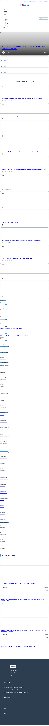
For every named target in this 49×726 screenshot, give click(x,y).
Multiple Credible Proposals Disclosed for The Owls (11, 222)
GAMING (6, 19)
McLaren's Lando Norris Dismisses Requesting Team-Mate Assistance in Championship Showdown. (20, 276)
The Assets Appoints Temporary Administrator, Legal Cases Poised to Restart (16, 293)
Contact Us (4, 27)
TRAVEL (6, 26)
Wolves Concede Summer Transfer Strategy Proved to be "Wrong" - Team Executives (17, 116)
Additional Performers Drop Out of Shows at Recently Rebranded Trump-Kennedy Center (17, 690)
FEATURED (5, 17)
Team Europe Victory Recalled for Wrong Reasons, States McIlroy (13, 687)
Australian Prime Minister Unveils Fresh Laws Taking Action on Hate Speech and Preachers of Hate (20, 151)
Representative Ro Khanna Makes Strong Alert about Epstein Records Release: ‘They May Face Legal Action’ (22, 98)
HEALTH (6, 20)
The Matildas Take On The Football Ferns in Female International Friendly (16, 133)
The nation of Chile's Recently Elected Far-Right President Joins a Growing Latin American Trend (18, 689)
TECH (6, 25)
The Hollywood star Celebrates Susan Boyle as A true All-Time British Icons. (18, 583)
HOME (4, 9)
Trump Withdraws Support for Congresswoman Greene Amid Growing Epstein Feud (17, 258)
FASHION (5, 15)
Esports (5, 708)
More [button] (4, 18)
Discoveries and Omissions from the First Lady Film (11, 685)
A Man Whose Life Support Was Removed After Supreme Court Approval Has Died (18, 646)
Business (5, 706)
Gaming (5, 713)
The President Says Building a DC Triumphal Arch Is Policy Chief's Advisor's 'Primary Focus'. (11, 328)
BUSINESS (5, 12)
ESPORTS (5, 14)
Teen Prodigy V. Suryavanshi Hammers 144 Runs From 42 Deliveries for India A (16, 187)
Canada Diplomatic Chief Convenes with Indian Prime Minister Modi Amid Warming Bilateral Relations (21, 240)
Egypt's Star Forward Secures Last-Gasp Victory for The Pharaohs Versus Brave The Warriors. (11, 306)
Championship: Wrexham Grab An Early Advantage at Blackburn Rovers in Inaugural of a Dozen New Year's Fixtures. (24, 169)
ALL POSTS (5, 11)
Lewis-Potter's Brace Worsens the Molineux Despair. (11, 204)
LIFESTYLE (7, 21)
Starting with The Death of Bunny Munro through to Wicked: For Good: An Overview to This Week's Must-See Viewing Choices (15, 335)
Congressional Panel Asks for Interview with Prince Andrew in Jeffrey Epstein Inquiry (32, 1)
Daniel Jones (8, 52)
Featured (5, 711)
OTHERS (6, 23)
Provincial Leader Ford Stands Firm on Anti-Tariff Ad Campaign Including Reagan (16, 692)
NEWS (6, 22)
